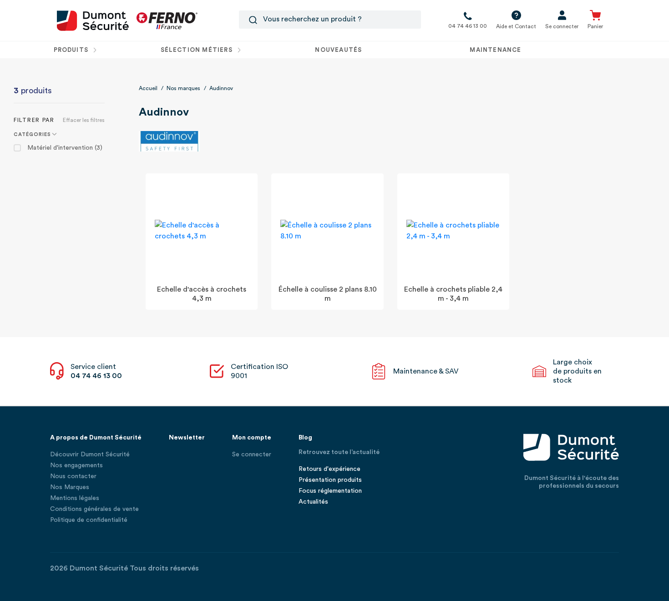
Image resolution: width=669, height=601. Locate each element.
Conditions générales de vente (94, 509)
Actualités (313, 502)
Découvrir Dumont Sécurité (90, 454)
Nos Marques (69, 487)
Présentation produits (330, 480)
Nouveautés (338, 50)
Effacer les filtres (84, 120)
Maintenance (495, 50)
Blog (305, 437)
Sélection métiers (197, 50)
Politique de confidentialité (88, 520)
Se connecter (251, 454)
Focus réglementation (330, 491)
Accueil (148, 88)
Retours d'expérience (329, 469)
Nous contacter (73, 476)
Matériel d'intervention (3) (64, 148)
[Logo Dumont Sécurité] (93, 20)
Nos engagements (76, 465)
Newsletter (187, 437)
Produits (72, 50)
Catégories (32, 134)
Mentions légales (74, 498)
